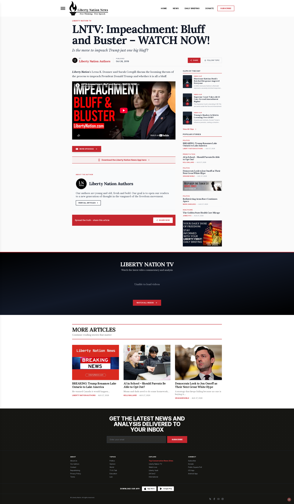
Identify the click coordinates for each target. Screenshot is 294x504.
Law (111, 477)
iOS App (191, 470)
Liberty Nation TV (155, 464)
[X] (210, 499)
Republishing (75, 470)
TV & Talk (113, 470)
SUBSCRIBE (225, 8)
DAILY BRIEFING (192, 8)
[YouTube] (218, 499)
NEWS (176, 8)
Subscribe (177, 439)
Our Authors (74, 464)
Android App (193, 474)
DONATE (209, 8)
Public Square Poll (195, 467)
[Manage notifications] (289, 499)
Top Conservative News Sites (161, 461)
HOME (164, 8)
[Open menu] (63, 8)
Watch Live (153, 467)
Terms (72, 477)
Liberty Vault (153, 470)
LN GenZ (152, 474)
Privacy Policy (75, 474)
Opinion (112, 464)
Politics (112, 461)
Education (113, 474)
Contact (73, 467)
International (153, 477)
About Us (73, 461)
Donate (191, 464)
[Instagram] (222, 499)
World (112, 467)
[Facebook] (214, 499)
